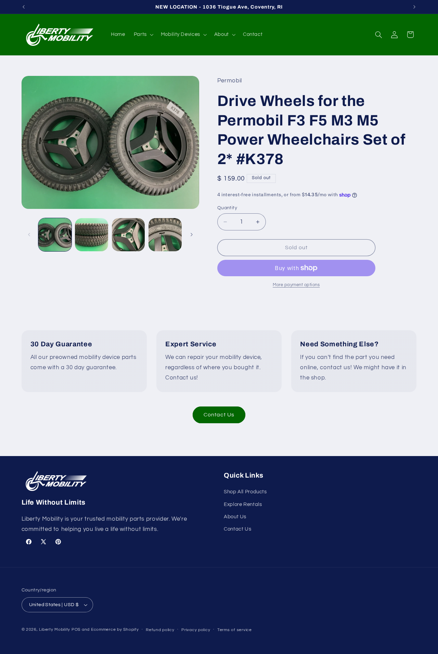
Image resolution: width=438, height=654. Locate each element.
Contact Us (219, 414)
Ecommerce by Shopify (115, 629)
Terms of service (234, 630)
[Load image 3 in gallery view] (128, 234)
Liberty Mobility (54, 629)
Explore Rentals (243, 504)
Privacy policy (195, 630)
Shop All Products (245, 491)
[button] (142, 34)
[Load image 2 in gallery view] (91, 234)
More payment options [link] (296, 285)
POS (76, 629)
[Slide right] (191, 234)
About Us (235, 516)
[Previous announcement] (23, 7)
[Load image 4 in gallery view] (165, 234)
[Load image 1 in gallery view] (55, 234)
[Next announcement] (414, 7)
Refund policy (160, 630)
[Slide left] (29, 234)
